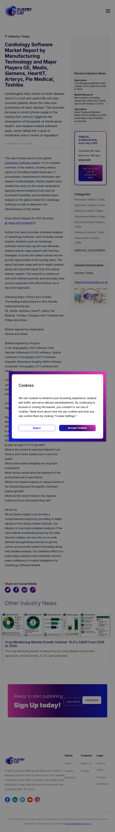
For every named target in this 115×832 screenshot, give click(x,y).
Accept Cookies (77, 427)
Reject (37, 428)
